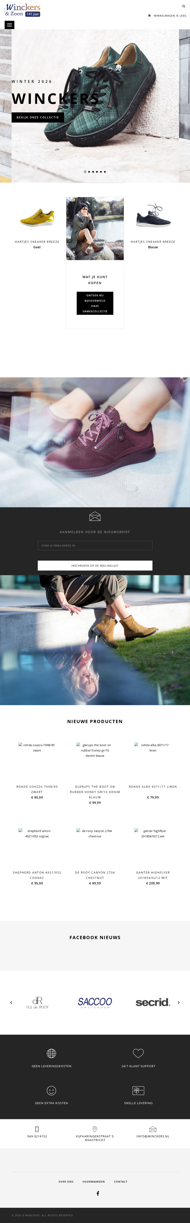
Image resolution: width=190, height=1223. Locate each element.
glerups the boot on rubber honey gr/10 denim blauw (95, 792)
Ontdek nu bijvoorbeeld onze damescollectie (95, 303)
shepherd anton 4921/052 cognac (37, 875)
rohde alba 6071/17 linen (153, 787)
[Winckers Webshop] (22, 8)
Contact (120, 1181)
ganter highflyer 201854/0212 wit (153, 875)
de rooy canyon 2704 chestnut (95, 875)
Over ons (66, 1181)
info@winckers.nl (153, 1136)
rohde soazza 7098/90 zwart (37, 789)
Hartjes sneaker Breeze (37, 242)
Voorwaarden (93, 1181)
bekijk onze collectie (38, 117)
